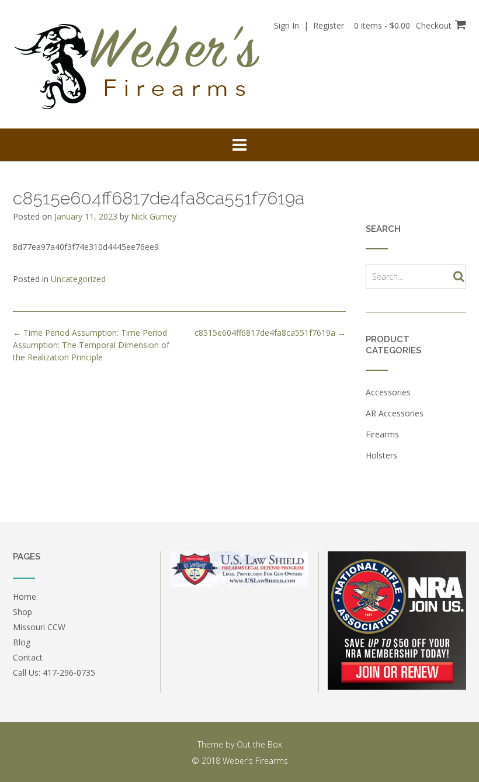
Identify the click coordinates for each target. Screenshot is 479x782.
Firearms (382, 434)
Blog (21, 642)
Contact (28, 657)
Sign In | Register (309, 25)
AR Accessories (395, 413)
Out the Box (259, 744)
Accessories (388, 392)
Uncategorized (78, 278)
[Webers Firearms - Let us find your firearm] (141, 65)
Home (24, 596)
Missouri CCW (39, 626)
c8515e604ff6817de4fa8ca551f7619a (270, 332)
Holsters (381, 455)
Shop (22, 611)
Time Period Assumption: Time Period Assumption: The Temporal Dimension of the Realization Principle (91, 345)
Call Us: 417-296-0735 (54, 672)
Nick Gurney (153, 216)
